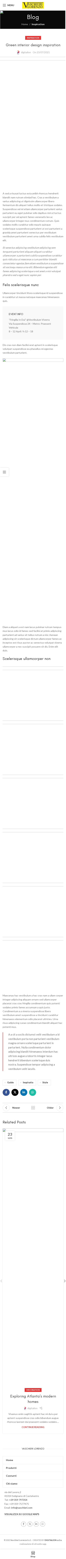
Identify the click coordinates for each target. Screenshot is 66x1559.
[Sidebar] (4, 472)
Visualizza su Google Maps (21, 1514)
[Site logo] (33, 4)
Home (24, 24)
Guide (10, 1082)
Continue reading (33, 1427)
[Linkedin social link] (23, 1092)
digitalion (26, 52)
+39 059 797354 (18, 1499)
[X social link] (14, 1092)
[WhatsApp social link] (32, 1092)
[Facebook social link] (6, 1092)
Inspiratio (28, 1082)
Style (45, 1082)
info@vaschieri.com (21, 1507)
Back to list (33, 1107)
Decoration (33, 1390)
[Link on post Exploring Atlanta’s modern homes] (33, 1259)
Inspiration (38, 24)
